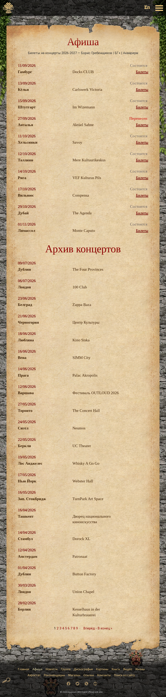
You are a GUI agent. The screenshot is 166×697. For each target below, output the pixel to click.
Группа (66, 669)
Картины (102, 669)
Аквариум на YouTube (95, 684)
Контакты (104, 675)
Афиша (37, 669)
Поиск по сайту (124, 675)
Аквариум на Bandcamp (77, 684)
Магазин (74, 675)
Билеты (142, 72)
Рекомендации (54, 675)
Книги (116, 669)
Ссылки (88, 675)
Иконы (140, 669)
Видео (127, 669)
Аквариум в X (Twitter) (86, 684)
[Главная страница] (8, 8)
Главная (23, 669)
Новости (52, 669)
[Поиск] (6, 681)
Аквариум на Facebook (69, 684)
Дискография (83, 669)
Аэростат (34, 675)
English (147, 7)
